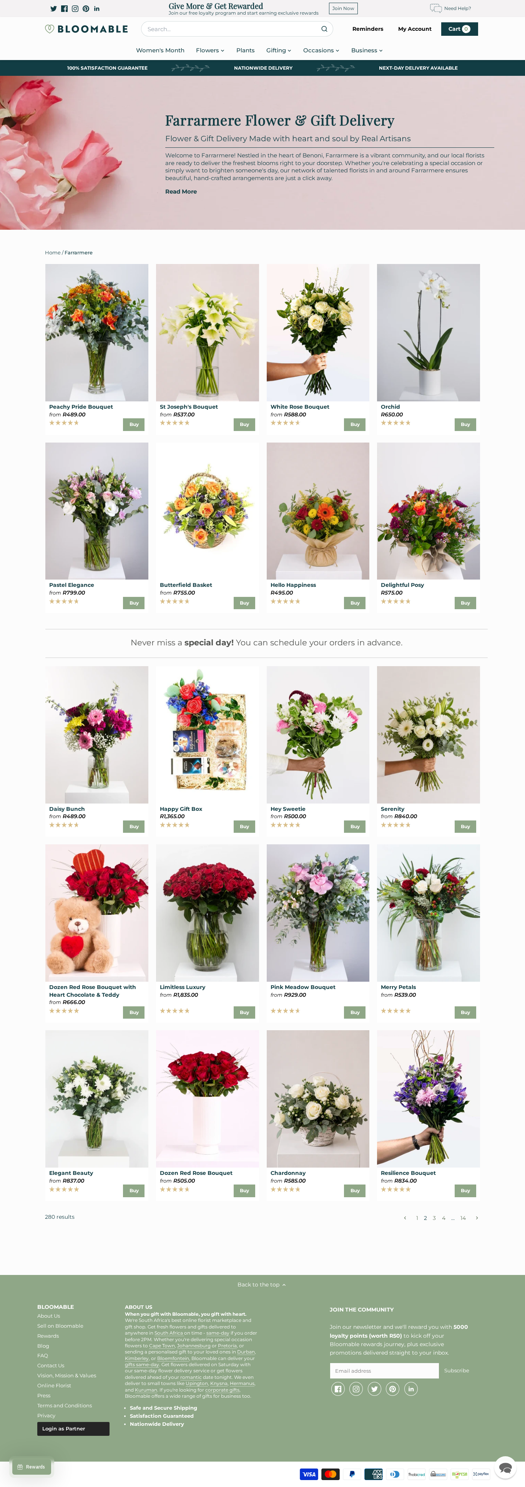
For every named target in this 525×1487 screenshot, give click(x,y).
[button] (505, 1467)
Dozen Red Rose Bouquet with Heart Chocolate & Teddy (92, 991)
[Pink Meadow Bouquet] (318, 913)
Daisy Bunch (67, 808)
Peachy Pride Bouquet (81, 406)
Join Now (343, 8)
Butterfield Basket (186, 584)
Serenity (392, 808)
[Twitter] (53, 8)
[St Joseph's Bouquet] (207, 332)
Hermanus (242, 1383)
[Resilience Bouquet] (428, 1099)
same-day (217, 1333)
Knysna (219, 1383)
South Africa (169, 1333)
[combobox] (237, 29)
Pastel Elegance (71, 584)
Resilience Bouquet (408, 1173)
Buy (134, 424)
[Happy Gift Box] (207, 735)
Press (43, 1395)
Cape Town (162, 1345)
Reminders (367, 28)
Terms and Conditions (64, 1405)
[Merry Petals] (428, 913)
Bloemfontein (173, 1358)
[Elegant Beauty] (96, 1099)
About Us (48, 1316)
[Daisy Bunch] (96, 735)
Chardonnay (288, 1173)
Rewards (48, 1336)
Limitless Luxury (182, 987)
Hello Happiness (293, 584)
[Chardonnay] (318, 1099)
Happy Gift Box (181, 808)
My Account (415, 28)
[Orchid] (428, 332)
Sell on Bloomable (60, 1326)
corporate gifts (222, 1390)
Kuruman (146, 1390)
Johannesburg (194, 1345)
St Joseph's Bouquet (189, 406)
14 (463, 1218)
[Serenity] (428, 735)
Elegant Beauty (71, 1173)
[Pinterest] (86, 8)
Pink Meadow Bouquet (303, 987)
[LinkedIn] (96, 8)
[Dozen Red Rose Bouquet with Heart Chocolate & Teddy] (96, 913)
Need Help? (457, 8)
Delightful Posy (402, 584)
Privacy (46, 1415)
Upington (197, 1383)
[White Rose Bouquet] (318, 332)
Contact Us (50, 1365)
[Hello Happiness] (318, 511)
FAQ (42, 1355)
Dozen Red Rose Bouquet (196, 1173)
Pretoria (227, 1345)
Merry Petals (398, 987)
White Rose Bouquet (300, 406)
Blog (43, 1346)
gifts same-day (142, 1364)
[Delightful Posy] (428, 511)
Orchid (390, 406)
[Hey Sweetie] (318, 735)
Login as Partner (63, 1428)
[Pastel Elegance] (96, 511)
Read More (181, 191)
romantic (191, 1377)
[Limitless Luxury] (207, 913)
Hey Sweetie (288, 808)
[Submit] (324, 29)
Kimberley (137, 1358)
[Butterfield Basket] (207, 511)
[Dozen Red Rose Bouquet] (207, 1099)
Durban (246, 1352)
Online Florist (54, 1385)
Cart (458, 28)
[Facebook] (64, 8)
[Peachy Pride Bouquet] (96, 332)
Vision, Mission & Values (66, 1375)
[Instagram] (75, 8)
